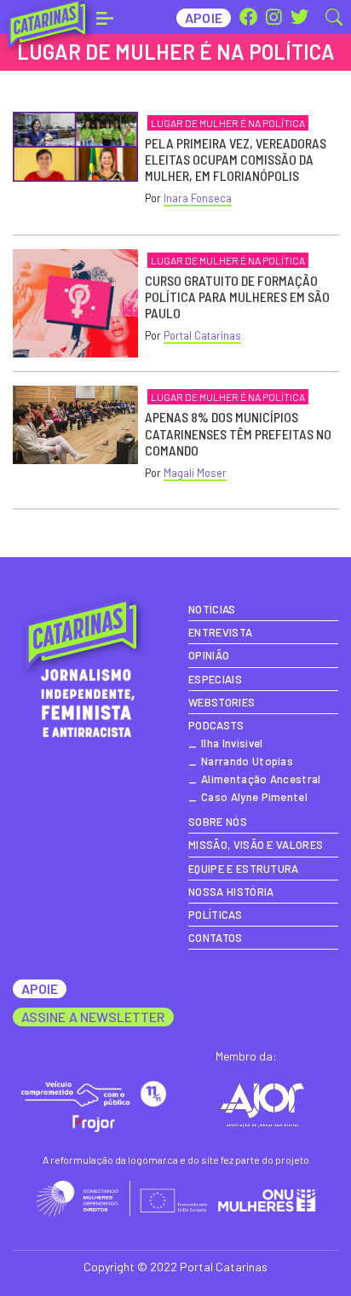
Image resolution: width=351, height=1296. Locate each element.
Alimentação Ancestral (261, 779)
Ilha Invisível (231, 743)
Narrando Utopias (247, 761)
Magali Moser (195, 472)
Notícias (212, 609)
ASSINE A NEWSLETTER (93, 1016)
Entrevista (220, 632)
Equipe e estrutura (243, 868)
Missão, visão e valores (255, 844)
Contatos (215, 937)
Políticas (215, 914)
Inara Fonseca (198, 198)
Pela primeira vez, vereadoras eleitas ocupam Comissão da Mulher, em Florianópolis (235, 159)
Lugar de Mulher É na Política (228, 123)
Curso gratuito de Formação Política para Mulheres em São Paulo (237, 296)
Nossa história (230, 891)
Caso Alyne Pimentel (254, 797)
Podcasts (216, 725)
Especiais (215, 679)
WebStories (221, 702)
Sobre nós (217, 821)
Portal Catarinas (202, 335)
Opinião (208, 655)
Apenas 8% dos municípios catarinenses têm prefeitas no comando (238, 433)
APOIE (39, 988)
